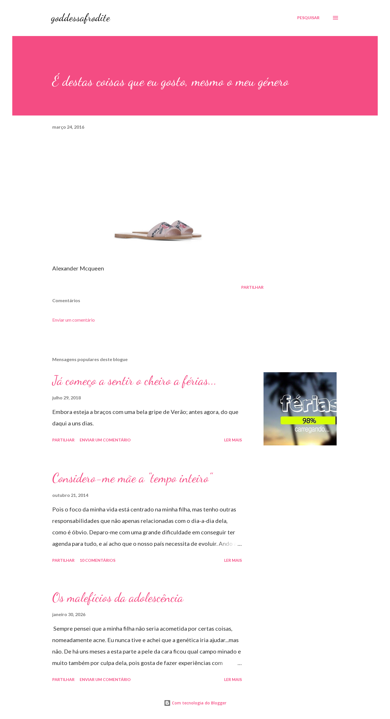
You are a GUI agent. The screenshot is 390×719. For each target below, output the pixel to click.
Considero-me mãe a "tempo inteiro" (132, 478)
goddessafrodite (80, 17)
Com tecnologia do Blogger (198, 703)
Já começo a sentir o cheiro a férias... (134, 380)
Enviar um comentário (73, 319)
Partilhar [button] (252, 287)
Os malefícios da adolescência (117, 597)
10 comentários (97, 560)
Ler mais (233, 439)
